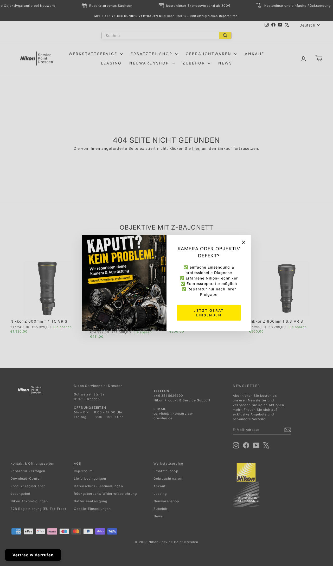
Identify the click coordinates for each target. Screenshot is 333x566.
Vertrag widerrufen (33, 554)
